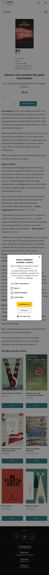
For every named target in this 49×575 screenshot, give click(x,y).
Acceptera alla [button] (24, 304)
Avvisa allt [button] (24, 310)
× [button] (39, 257)
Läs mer (30, 278)
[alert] (24, 287)
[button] (24, 316)
